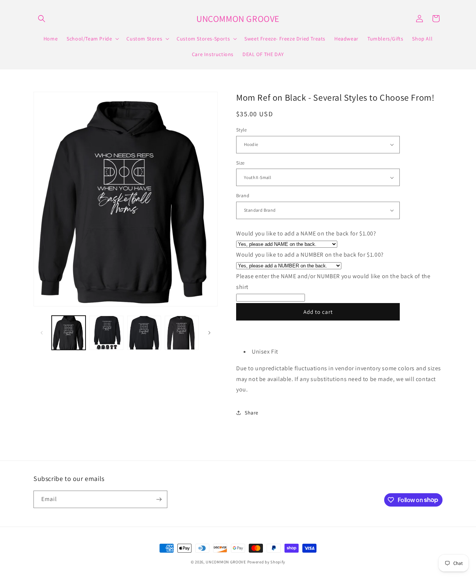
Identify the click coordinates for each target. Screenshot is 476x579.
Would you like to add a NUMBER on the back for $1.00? (310, 254)
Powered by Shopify (266, 562)
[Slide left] (41, 333)
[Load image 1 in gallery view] (69, 332)
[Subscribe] (159, 499)
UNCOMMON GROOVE (226, 562)
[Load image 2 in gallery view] (106, 332)
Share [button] (251, 412)
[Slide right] (209, 333)
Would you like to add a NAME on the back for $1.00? (306, 233)
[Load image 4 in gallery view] (182, 332)
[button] (41, 18)
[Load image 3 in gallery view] (144, 332)
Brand (242, 195)
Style (241, 130)
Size (240, 163)
